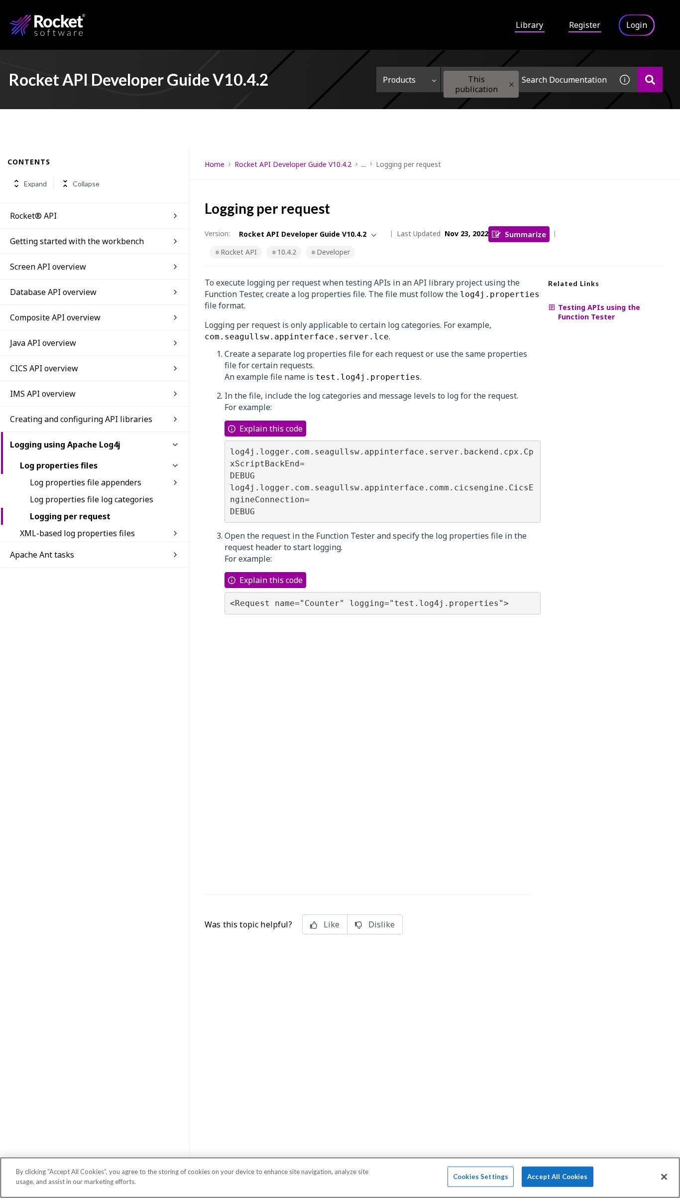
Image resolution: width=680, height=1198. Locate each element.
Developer (333, 252)
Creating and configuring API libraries (81, 419)
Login (636, 24)
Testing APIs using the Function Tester (599, 311)
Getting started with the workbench (77, 241)
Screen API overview (48, 266)
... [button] (363, 164)
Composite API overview (55, 317)
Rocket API (239, 252)
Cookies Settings (480, 1177)
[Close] (664, 1177)
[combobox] (526, 79)
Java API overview (43, 342)
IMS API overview (43, 393)
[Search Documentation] (650, 79)
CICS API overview (44, 368)
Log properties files (59, 465)
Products (399, 79)
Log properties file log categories (91, 499)
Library (529, 24)
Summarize (525, 234)
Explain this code (271, 428)
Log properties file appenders (85, 482)
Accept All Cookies (557, 1177)
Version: (217, 233)
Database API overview (53, 292)
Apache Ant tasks (42, 554)
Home (215, 164)
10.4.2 (286, 252)
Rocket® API (33, 215)
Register (584, 24)
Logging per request (70, 516)
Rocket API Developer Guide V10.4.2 (292, 164)
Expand (35, 183)
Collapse (86, 183)
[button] (511, 84)
